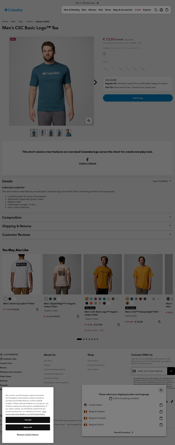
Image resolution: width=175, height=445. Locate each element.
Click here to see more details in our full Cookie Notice (26, 412)
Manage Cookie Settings (28, 434)
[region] (27, 415)
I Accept (27, 420)
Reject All (28, 427)
